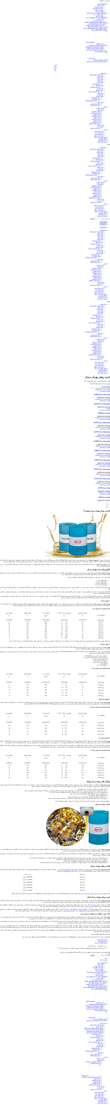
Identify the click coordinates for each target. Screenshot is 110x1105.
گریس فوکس (96, 114)
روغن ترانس (100, 93)
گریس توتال (97, 117)
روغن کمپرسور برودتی (94, 91)
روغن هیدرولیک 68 (95, 87)
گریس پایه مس (90, 49)
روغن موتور (100, 102)
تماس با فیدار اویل (102, 141)
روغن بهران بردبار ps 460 (102, 460)
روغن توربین (100, 94)
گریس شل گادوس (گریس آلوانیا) (95, 25)
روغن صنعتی (103, 73)
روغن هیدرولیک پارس (98, 20)
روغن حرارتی (100, 88)
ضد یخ (105, 129)
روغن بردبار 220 (90, 893)
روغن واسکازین (96, 99)
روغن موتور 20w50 (95, 105)
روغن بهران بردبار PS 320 (102, 469)
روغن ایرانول (100, 82)
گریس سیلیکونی (89, 46)
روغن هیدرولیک (99, 85)
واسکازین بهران (99, 11)
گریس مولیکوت (96, 116)
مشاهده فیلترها (106, 386)
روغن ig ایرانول (99, 16)
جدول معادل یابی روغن (100, 137)
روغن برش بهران (99, 10)
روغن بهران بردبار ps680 (102, 450)
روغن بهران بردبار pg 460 (102, 394)
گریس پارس (100, 19)
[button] (55, 144)
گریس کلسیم (100, 108)
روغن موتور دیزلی (95, 103)
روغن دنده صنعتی (95, 97)
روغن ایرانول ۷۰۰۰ (98, 14)
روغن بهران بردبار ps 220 (102, 478)
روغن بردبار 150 (100, 641)
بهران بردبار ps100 (104, 497)
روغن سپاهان (100, 77)
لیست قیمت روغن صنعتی (97, 74)
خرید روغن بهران (102, 381)
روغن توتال (101, 80)
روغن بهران (100, 76)
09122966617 (88, 871)
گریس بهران (100, 5)
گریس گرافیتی (90, 48)
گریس (105, 106)
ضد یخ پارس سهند (99, 135)
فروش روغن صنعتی (53, 905)
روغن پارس (100, 79)
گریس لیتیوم (97, 120)
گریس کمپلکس (96, 122)
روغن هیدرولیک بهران (98, 8)
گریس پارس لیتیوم (95, 128)
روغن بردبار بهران (99, 7)
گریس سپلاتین (100, 43)
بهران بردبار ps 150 (104, 488)
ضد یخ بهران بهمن (99, 131)
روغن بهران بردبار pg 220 (102, 422)
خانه (109, 381)
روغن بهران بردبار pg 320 (102, 403)
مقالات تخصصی (102, 138)
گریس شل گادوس (95, 113)
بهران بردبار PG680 (104, 413)
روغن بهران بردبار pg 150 (102, 431)
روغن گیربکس (100, 96)
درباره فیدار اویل (102, 140)
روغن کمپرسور (100, 90)
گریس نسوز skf (96, 111)
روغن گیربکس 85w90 (91, 100)
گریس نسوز (100, 109)
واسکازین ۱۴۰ (80, 910)
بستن (108, 953)
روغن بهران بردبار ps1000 (102, 441)
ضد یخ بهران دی (99, 132)
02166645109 (67, 871)
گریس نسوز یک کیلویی (94, 123)
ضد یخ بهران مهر (99, 134)
